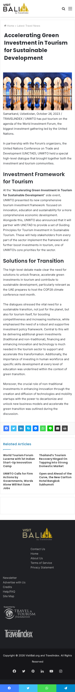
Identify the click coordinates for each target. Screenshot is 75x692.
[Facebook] (6, 428)
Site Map (8, 596)
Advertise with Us (14, 582)
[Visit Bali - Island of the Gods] (16, 8)
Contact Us (38, 549)
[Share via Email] (57, 428)
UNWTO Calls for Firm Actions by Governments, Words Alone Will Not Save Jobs (18, 481)
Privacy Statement (42, 567)
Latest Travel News (28, 25)
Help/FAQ (9, 591)
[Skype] (28, 428)
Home (10, 25)
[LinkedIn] (21, 428)
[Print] (65, 428)
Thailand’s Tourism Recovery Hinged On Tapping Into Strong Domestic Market (53, 460)
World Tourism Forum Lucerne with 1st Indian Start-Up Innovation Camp (19, 460)
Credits (7, 587)
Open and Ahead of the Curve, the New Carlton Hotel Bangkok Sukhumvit (55, 479)
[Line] (50, 428)
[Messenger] (35, 428)
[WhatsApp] (43, 428)
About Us (37, 558)
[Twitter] (14, 428)
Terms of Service (41, 562)
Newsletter (10, 577)
